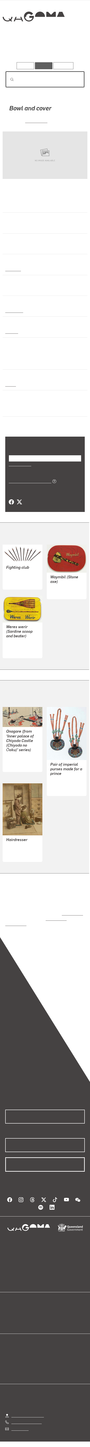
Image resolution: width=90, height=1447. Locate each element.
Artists (43, 50)
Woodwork (13, 310)
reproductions (71, 909)
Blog (50, 1307)
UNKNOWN (36, 120)
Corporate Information (48, 1443)
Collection (33, 32)
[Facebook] (11, 502)
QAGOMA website (19, 1312)
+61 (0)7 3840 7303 (26, 1412)
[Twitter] (19, 502)
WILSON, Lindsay (63, 587)
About (51, 1312)
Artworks (17, 50)
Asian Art (12, 269)
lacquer (11, 331)
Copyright (72, 1437)
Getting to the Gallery (27, 1405)
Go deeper (71, 50)
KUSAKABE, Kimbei (21, 845)
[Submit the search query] (8, 79)
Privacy (52, 1437)
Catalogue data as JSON (28, 481)
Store (9, 1317)
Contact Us (19, 1419)
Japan (10, 384)
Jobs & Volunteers (25, 1437)
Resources (63, 65)
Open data (13, 1307)
